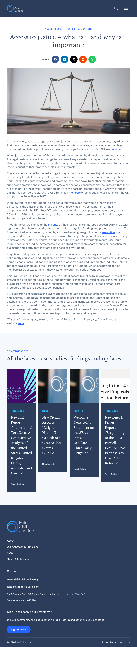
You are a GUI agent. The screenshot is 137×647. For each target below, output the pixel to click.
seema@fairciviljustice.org (22, 579)
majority (53, 224)
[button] (55, 59)
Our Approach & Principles (23, 546)
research (117, 149)
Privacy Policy (109, 642)
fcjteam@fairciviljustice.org (23, 586)
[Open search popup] (116, 8)
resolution (108, 232)
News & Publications (19, 559)
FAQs (10, 553)
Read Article (17, 484)
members (75, 192)
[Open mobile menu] (126, 11)
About (10, 540)
